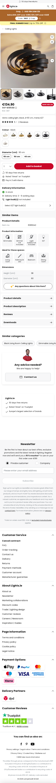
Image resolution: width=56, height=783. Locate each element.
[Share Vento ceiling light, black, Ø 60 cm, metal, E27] (52, 42)
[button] (6, 94)
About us (6, 591)
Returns (6, 563)
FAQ (4, 545)
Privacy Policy (16, 753)
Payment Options (14, 659)
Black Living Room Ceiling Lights (18, 343)
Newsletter (7, 595)
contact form (10, 511)
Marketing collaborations (15, 600)
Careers (6, 618)
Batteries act (41, 753)
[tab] (28, 556)
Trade (5, 609)
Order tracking (9, 549)
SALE (26, 18)
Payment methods (11, 567)
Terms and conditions (13, 637)
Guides (18, 623)
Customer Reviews (14, 708)
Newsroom (17, 618)
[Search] (48, 6)
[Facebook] (23, 744)
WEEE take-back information (28, 757)
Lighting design (17, 609)
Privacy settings (13, 749)
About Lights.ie (12, 585)
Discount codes (10, 604)
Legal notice (8, 651)
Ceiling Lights (11, 29)
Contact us (7, 554)
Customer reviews (11, 614)
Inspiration (7, 623)
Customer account (11, 572)
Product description (15, 306)
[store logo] (13, 6)
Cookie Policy (29, 753)
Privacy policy (9, 641)
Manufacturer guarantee (15, 577)
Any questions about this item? (30, 286)
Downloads (10, 322)
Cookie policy (9, 646)
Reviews (8, 314)
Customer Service (14, 535)
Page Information (14, 632)
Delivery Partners (13, 691)
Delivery (6, 558)
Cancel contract (11, 540)
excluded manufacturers (42, 520)
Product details (12, 298)
